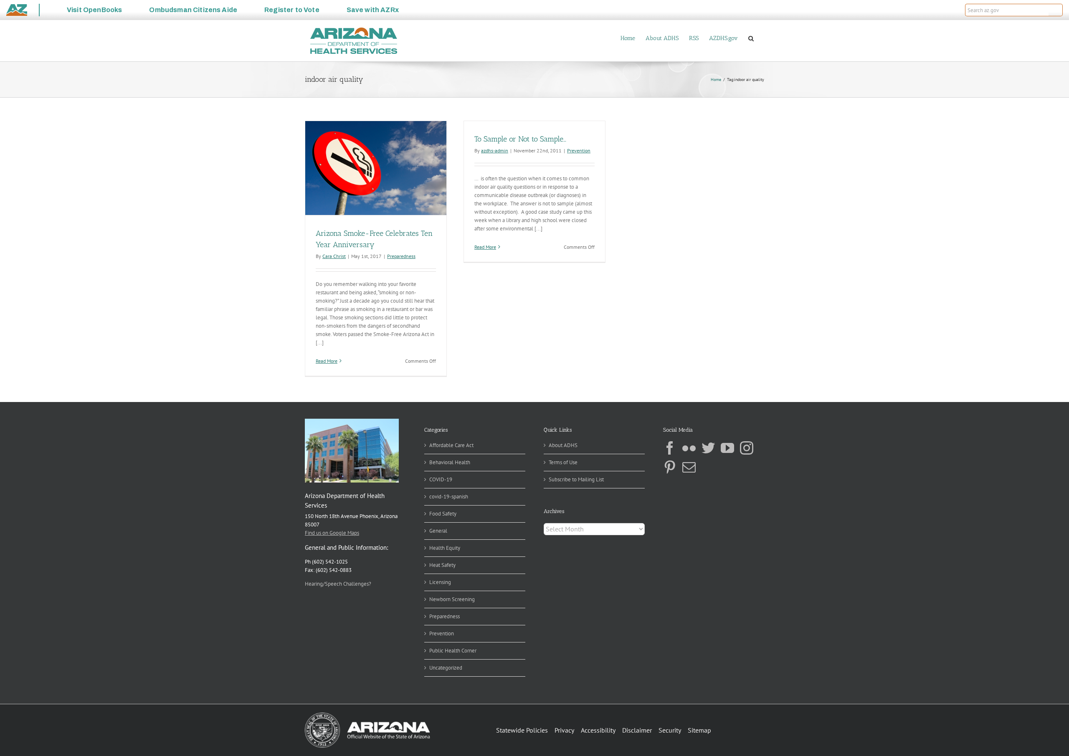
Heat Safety (442, 565)
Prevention (578, 150)
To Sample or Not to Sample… (520, 139)
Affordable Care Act (451, 445)
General (438, 530)
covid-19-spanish (448, 496)
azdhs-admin (494, 150)
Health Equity (444, 547)
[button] (1056, 10)
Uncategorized (445, 667)
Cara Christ (334, 256)
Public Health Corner (452, 650)
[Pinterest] (669, 467)
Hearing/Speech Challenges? (338, 583)
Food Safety (442, 513)
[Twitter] (708, 448)
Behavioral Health (449, 462)
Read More (326, 361)
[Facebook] (669, 448)
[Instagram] (746, 448)
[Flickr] (689, 448)
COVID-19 (440, 479)
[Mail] (689, 467)
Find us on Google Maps (332, 532)
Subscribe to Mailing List (576, 479)
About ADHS (563, 445)
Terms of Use (563, 462)
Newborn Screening (452, 599)
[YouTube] (727, 448)
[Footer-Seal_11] (367, 715)
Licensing (440, 582)
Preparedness (401, 256)
